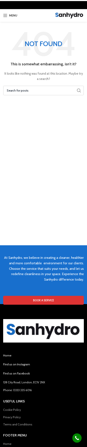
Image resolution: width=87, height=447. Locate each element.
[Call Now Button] (77, 438)
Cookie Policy (12, 410)
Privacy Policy (12, 417)
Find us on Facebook (16, 373)
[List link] (43, 390)
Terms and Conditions (17, 424)
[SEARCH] (79, 90)
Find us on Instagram (16, 364)
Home (7, 355)
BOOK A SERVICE (43, 300)
